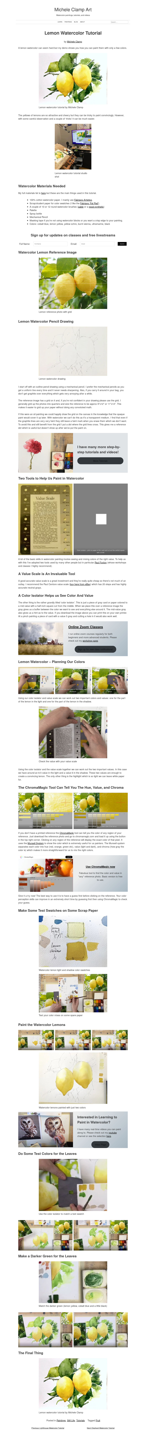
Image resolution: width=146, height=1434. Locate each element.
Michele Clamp (74, 41)
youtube (113, 1132)
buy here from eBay (80, 584)
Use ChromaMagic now (100, 866)
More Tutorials (100, 460)
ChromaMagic (67, 833)
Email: (74, 243)
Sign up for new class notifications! (95, 649)
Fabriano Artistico (83, 199)
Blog (76, 22)
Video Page (100, 1144)
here (43, 193)
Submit (122, 244)
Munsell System (36, 843)
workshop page (90, 640)
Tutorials (80, 1420)
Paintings (68, 22)
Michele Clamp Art (73, 9)
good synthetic (96, 206)
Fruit (98, 1420)
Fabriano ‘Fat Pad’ (89, 203)
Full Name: (24, 243)
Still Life (71, 1420)
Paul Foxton (101, 562)
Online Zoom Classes (85, 626)
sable (80, 206)
